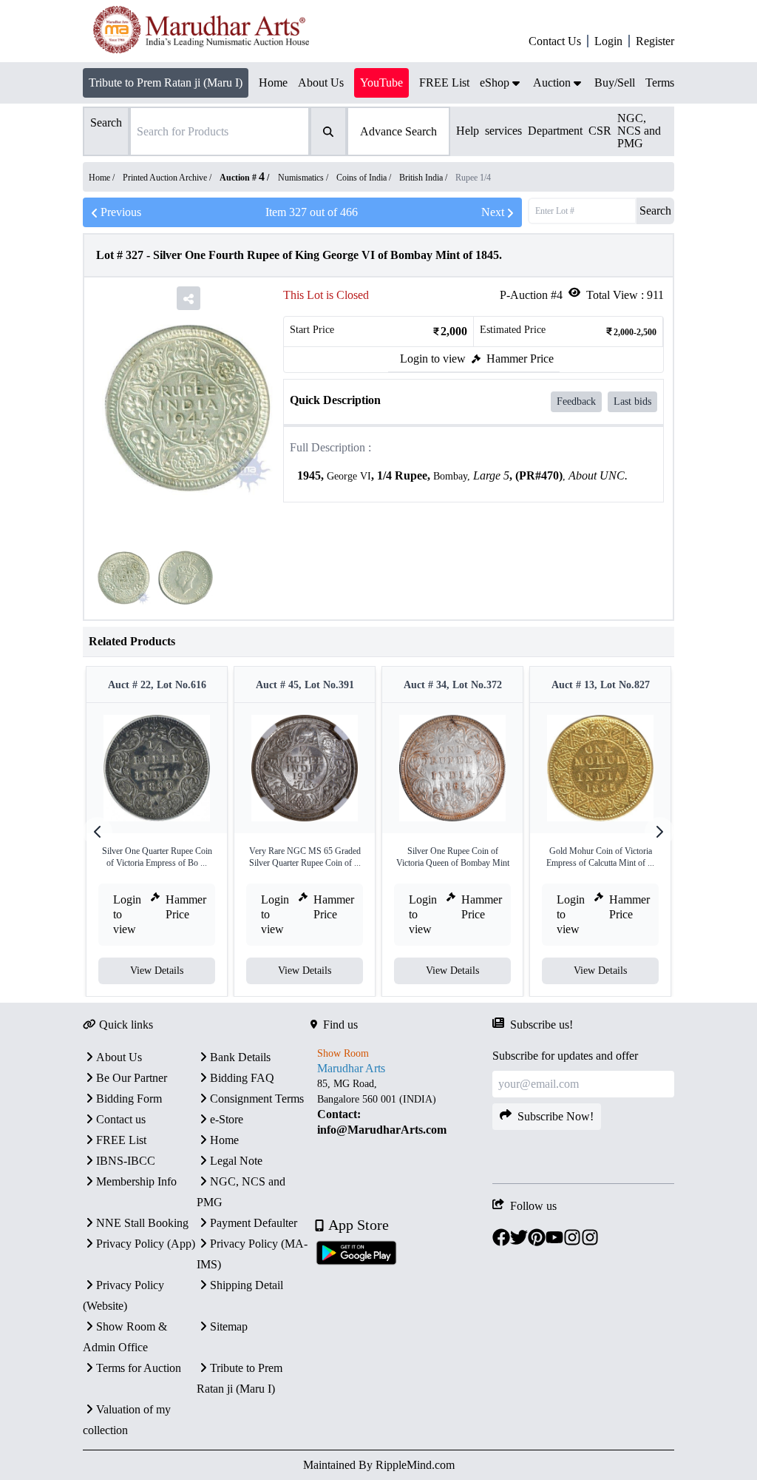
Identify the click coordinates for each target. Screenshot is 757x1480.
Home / (103, 177)
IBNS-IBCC (125, 1160)
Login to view (433, 358)
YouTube (381, 82)
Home (224, 1140)
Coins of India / (364, 177)
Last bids (632, 401)
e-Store (226, 1119)
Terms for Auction (138, 1368)
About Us (119, 1057)
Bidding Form (129, 1098)
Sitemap (229, 1326)
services (503, 130)
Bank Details (240, 1057)
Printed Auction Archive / (168, 177)
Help (467, 130)
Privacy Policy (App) (145, 1243)
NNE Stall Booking (142, 1223)
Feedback (576, 401)
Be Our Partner (131, 1078)
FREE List (121, 1140)
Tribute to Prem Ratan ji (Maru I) (165, 82)
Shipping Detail (246, 1285)
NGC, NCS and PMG (639, 130)
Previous (121, 212)
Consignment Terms (257, 1098)
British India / (424, 177)
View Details (156, 970)
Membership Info (136, 1181)
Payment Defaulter (253, 1223)
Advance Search (398, 131)
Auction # (242, 177)
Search (655, 210)
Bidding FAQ (242, 1078)
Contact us (121, 1119)
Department (555, 130)
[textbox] (473, 476)
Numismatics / (304, 177)
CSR (599, 130)
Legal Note (236, 1160)
